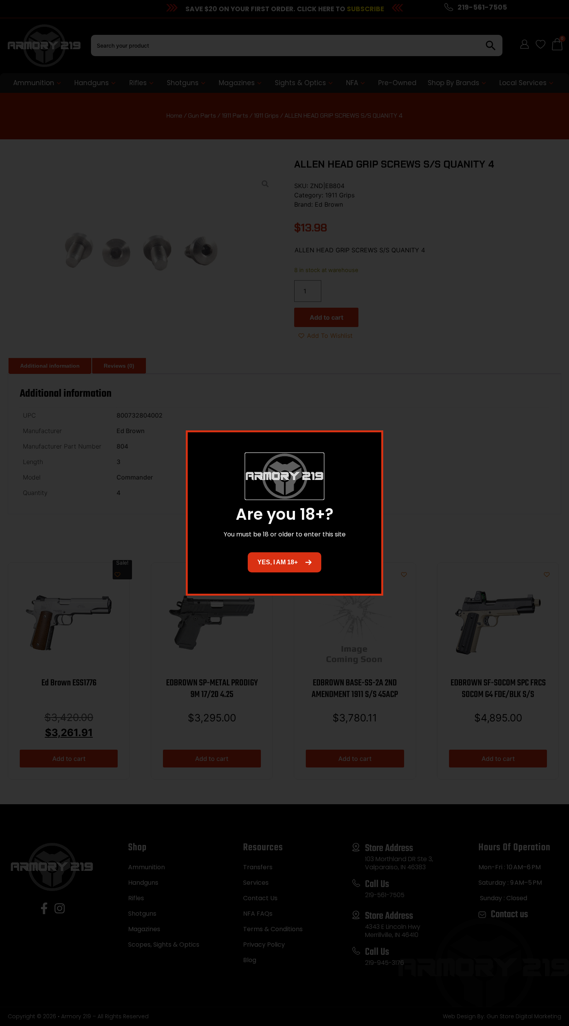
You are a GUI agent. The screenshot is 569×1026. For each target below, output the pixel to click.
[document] (284, 513)
